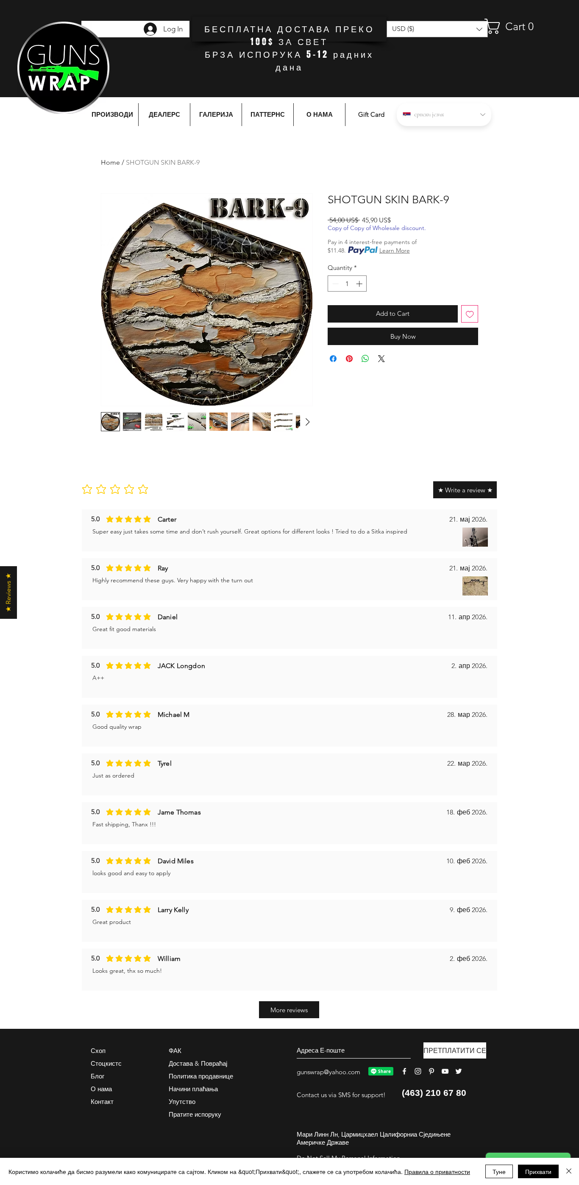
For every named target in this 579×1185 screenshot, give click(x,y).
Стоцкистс (106, 1063)
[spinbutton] (347, 284)
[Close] (569, 1171)
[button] (517, 26)
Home (110, 162)
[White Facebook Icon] (404, 1071)
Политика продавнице (201, 1076)
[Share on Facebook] (333, 359)
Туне (499, 1171)
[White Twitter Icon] (458, 1071)
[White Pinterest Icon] (431, 1071)
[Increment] (360, 284)
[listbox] (437, 29)
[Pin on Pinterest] (349, 359)
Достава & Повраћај (198, 1063)
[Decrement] (334, 284)
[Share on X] (381, 359)
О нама (101, 1089)
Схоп (98, 1051)
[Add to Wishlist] (470, 314)
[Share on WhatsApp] (365, 359)
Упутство (182, 1102)
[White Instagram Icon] (418, 1071)
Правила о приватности (437, 1171)
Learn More (394, 250)
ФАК (175, 1051)
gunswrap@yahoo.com (328, 1072)
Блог (97, 1076)
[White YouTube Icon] (445, 1071)
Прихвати (538, 1171)
